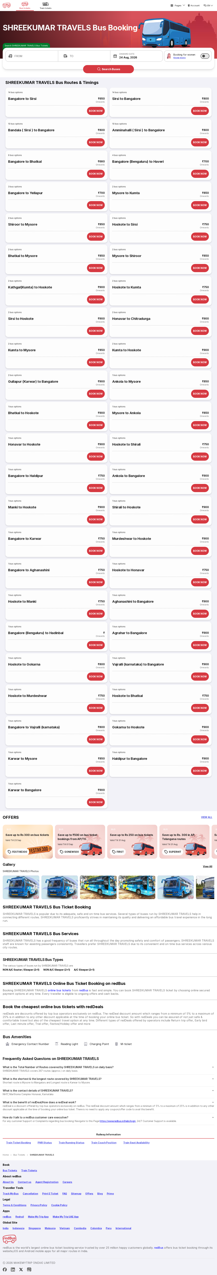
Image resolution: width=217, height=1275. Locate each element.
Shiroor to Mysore (22, 224)
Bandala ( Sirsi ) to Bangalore (31, 130)
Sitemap (76, 1193)
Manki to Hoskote (22, 507)
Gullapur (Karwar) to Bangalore (33, 381)
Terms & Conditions (14, 1205)
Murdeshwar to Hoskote (131, 539)
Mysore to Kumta (126, 193)
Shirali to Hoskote (126, 507)
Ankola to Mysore (126, 381)
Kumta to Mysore (22, 350)
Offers (89, 1193)
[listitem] (8, 829)
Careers (67, 1182)
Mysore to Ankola (126, 413)
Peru (108, 1228)
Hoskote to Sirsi (125, 224)
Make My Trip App (38, 1216)
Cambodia (80, 1228)
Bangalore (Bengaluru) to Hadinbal (35, 633)
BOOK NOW (96, 110)
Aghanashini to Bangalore (133, 601)
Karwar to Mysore (22, 759)
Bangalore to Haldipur (25, 476)
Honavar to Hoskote (24, 444)
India (5, 1228)
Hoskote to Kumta (126, 287)
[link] (28, 842)
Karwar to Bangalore (24, 790)
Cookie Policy (59, 1205)
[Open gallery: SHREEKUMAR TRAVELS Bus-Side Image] (98, 887)
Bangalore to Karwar (24, 539)
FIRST (120, 851)
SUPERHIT (175, 851)
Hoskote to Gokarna (24, 664)
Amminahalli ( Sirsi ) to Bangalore (138, 130)
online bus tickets (59, 990)
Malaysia (50, 1228)
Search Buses (111, 69)
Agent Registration (46, 1182)
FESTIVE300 (19, 851)
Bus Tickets (10, 1170)
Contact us (24, 1182)
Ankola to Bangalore (128, 476)
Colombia (96, 1228)
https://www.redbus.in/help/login (117, 1121)
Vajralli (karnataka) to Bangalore (138, 664)
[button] (32, 56)
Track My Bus (11, 1193)
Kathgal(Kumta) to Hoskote (30, 287)
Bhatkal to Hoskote (23, 413)
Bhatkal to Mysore (22, 256)
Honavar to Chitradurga (131, 319)
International (123, 1228)
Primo (110, 1193)
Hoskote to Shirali (126, 444)
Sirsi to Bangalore (126, 99)
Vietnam (65, 1228)
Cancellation (30, 1193)
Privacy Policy (39, 1205)
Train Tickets (29, 1170)
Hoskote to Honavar (128, 570)
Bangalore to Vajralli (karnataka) (34, 727)
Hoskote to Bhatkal (127, 696)
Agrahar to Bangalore (129, 633)
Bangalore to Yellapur (25, 193)
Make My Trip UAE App (66, 1216)
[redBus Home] (7, 5)
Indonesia (18, 1228)
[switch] (205, 56)
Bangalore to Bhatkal (25, 162)
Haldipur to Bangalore (129, 759)
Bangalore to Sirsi (22, 99)
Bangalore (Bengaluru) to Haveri (138, 162)
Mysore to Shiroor (126, 256)
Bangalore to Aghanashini (29, 570)
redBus (83, 990)
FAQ (64, 1193)
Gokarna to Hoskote (128, 727)
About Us (8, 1182)
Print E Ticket (50, 1193)
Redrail (19, 1216)
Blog (100, 1193)
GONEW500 (71, 851)
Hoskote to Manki (22, 601)
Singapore (34, 1228)
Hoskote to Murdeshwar (27, 696)
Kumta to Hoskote (126, 350)
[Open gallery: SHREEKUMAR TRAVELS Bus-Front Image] (21, 887)
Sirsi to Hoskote (21, 319)
